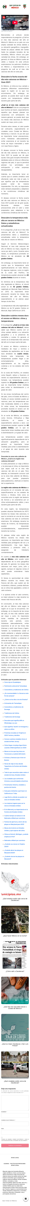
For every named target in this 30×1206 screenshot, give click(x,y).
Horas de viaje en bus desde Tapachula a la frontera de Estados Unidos (15, 766)
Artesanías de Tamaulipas (13, 703)
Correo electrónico (8, 1120)
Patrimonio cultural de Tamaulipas (15, 686)
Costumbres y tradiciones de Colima (16, 689)
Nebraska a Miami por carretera (14, 840)
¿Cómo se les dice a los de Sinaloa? (16, 699)
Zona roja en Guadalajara (12, 682)
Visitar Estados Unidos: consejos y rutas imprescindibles (15, 1181)
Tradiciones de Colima (11, 713)
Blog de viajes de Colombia (11, 1171)
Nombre (4, 1111)
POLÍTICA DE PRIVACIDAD (17, 1163)
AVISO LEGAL (15, 1157)
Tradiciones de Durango (12, 717)
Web (2, 1128)
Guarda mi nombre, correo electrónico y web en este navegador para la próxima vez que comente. (15, 1140)
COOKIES (6, 1163)
